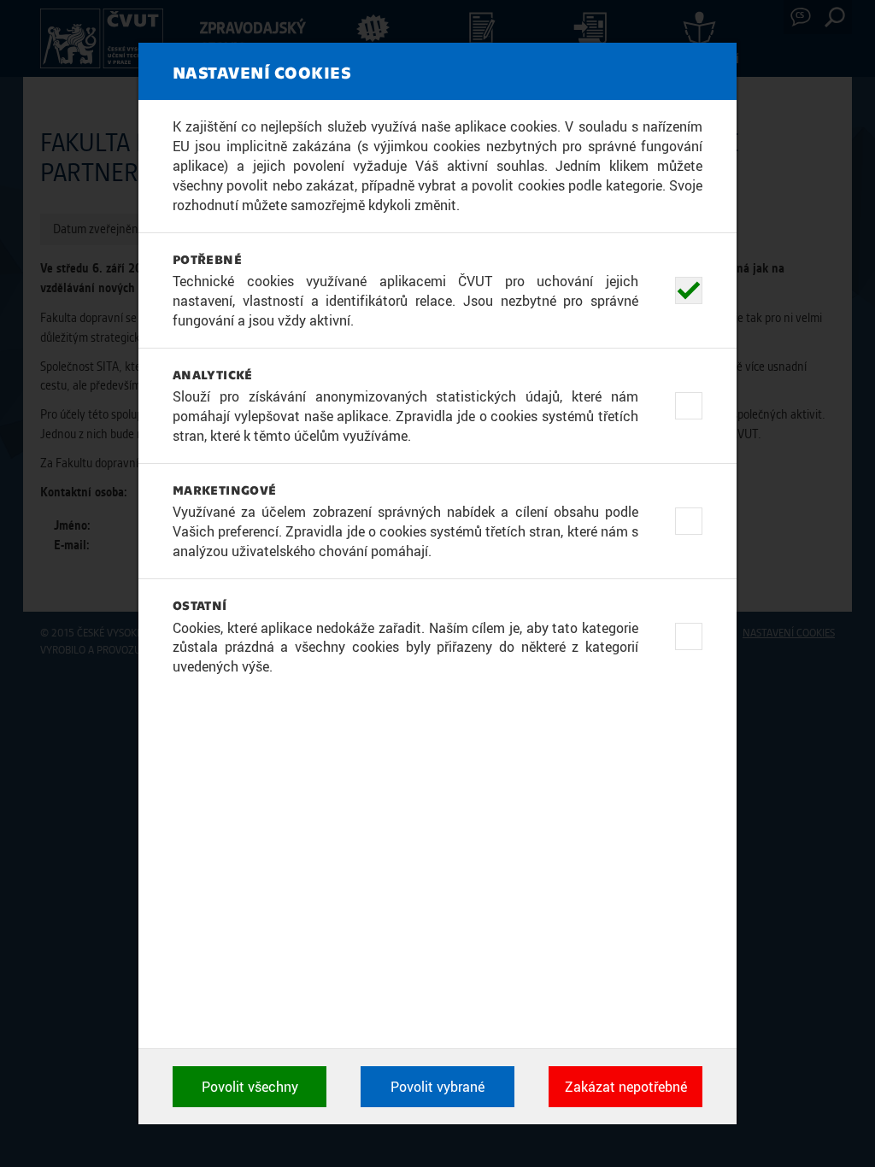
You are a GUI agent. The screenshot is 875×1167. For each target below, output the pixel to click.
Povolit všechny (250, 1086)
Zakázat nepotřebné (626, 1086)
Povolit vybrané (437, 1086)
